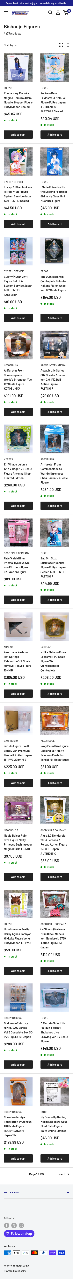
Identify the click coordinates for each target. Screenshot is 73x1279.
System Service (14, 181)
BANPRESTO (11, 740)
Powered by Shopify (15, 1270)
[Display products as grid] (61, 45)
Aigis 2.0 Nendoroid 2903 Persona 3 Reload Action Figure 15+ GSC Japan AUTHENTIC (53, 844)
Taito (43, 1111)
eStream (45, 646)
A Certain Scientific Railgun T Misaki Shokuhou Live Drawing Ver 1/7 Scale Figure (54, 1032)
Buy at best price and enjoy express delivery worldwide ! (37, 3)
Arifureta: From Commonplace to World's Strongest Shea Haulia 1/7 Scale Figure (54, 473)
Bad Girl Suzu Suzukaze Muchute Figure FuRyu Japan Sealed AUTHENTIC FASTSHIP (53, 567)
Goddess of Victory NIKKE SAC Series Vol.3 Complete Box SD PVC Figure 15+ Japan (18, 1029)
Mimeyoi (8, 646)
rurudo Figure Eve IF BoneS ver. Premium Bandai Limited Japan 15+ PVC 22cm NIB (18, 752)
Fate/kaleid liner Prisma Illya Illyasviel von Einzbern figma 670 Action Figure (17, 565)
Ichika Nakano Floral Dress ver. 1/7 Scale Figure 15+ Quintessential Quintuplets (53, 661)
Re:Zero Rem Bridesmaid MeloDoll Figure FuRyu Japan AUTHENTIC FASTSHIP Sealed (53, 102)
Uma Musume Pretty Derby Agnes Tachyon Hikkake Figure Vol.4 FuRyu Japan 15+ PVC (17, 936)
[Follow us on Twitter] (14, 1225)
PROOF (44, 271)
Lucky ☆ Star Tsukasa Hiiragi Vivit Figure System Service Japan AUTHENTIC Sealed (18, 193)
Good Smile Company (16, 553)
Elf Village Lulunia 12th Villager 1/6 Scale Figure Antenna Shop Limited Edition (18, 471)
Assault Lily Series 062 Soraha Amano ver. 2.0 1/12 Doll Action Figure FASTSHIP (52, 379)
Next (62, 1174)
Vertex (8, 459)
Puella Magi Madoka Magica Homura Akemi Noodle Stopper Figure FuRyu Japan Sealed (18, 100)
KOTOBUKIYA (11, 365)
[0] (65, 12)
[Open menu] (6, 12)
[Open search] (50, 12)
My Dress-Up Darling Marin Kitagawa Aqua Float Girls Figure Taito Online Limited (54, 1123)
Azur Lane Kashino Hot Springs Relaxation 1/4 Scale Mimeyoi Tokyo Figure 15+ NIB (17, 661)
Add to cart (18, 134)
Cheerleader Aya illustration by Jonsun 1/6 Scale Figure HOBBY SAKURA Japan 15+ (18, 1126)
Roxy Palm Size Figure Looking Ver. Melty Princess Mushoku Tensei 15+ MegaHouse (54, 752)
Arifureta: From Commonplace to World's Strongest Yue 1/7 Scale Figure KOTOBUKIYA (18, 379)
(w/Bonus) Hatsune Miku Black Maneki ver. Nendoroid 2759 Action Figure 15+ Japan (53, 938)
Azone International (53, 365)
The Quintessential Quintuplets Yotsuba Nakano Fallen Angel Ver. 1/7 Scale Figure (53, 283)
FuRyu (7, 87)
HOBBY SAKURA (13, 1017)
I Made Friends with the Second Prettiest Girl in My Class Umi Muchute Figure (53, 193)
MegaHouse (47, 740)
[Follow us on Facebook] (6, 1225)
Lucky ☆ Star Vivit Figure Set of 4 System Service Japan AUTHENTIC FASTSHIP (18, 285)
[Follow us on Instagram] (21, 1225)
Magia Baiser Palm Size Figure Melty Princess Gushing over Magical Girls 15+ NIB (18, 842)
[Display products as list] (67, 45)
